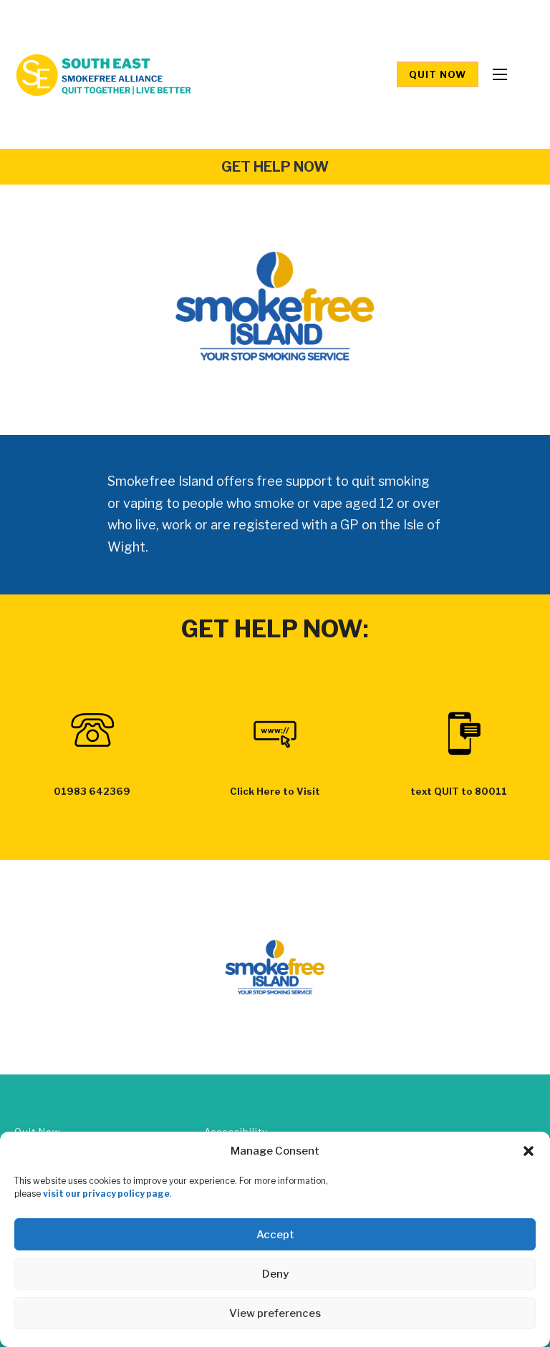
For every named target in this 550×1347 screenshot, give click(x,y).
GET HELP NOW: (275, 628)
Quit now (437, 74)
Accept (275, 1234)
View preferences (275, 1313)
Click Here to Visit (275, 791)
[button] (528, 1151)
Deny (275, 1274)
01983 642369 (92, 791)
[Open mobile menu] (500, 74)
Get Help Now (275, 166)
